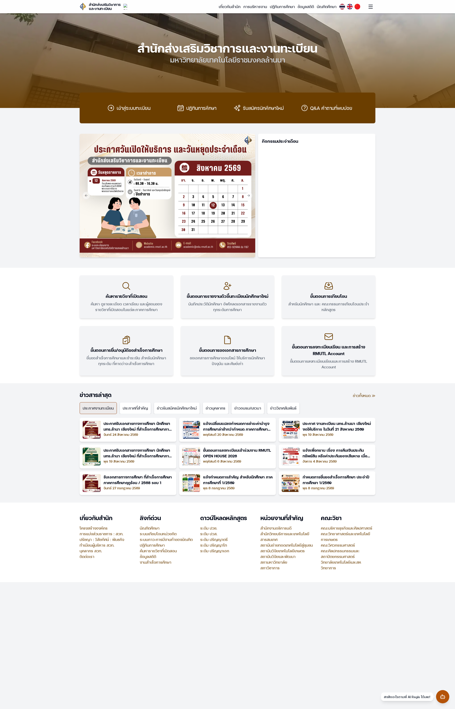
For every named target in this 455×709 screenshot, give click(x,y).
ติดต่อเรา (87, 556)
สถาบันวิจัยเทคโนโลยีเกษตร (282, 550)
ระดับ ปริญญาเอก (214, 550)
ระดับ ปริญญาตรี (214, 539)
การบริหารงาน (255, 6)
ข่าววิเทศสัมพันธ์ (283, 408)
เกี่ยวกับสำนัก (230, 6)
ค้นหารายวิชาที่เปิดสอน (158, 550)
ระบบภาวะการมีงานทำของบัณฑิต (166, 539)
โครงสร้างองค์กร (94, 528)
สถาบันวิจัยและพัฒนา (278, 556)
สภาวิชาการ (270, 568)
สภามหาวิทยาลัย (273, 562)
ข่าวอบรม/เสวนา (247, 408)
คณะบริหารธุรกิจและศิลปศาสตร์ (346, 528)
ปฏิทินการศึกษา (282, 6)
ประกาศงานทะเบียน (98, 408)
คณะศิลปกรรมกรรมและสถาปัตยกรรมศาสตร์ (340, 553)
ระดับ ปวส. (208, 533)
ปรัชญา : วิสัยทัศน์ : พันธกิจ (102, 539)
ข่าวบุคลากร (215, 408)
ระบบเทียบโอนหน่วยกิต (158, 533)
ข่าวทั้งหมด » (364, 395)
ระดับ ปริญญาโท (213, 545)
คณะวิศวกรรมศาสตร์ (338, 545)
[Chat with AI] (442, 696)
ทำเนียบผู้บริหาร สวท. (97, 545)
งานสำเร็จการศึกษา (155, 562)
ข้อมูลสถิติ (306, 6)
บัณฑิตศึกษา (327, 6)
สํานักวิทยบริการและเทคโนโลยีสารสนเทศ (284, 536)
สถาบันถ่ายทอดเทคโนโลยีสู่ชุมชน (286, 545)
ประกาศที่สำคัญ (135, 408)
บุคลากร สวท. (91, 550)
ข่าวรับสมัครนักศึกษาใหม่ (177, 408)
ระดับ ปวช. (208, 528)
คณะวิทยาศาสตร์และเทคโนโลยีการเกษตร (345, 536)
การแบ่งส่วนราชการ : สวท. (101, 533)
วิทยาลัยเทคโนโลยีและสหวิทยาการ (341, 565)
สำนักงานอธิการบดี (275, 528)
